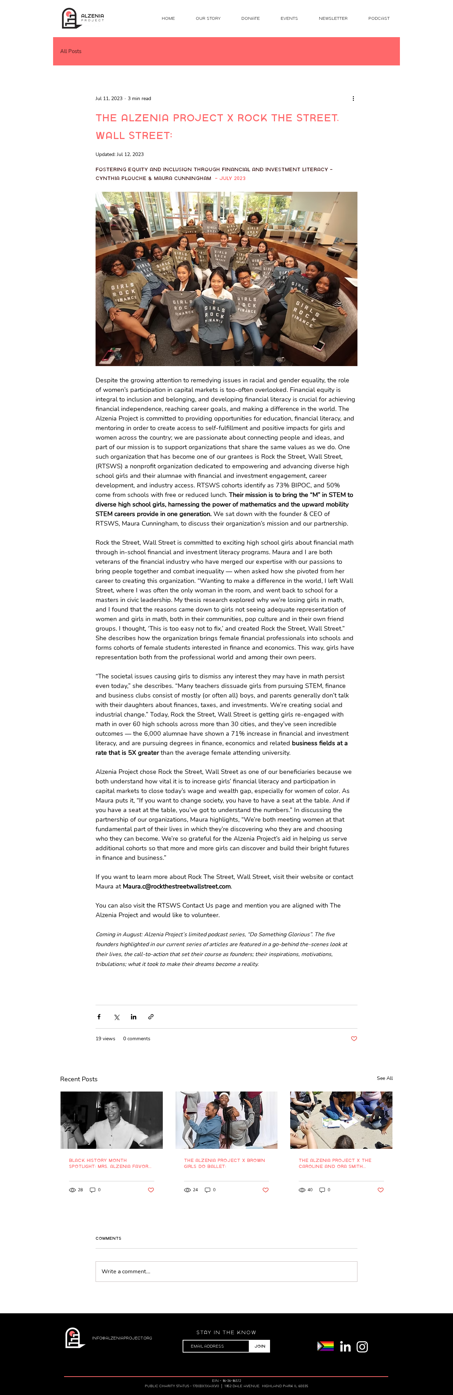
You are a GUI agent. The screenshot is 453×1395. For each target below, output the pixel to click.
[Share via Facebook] (99, 1016)
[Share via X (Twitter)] (116, 1016)
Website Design (334, 1364)
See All (385, 1078)
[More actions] (353, 98)
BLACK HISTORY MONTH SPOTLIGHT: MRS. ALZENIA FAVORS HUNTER (110, 1163)
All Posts (70, 51)
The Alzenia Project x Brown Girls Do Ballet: (224, 1163)
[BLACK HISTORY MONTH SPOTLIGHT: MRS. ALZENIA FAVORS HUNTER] (112, 1120)
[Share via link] (151, 1016)
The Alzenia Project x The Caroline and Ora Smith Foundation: (335, 1163)
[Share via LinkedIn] (133, 1016)
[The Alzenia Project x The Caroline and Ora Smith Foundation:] (341, 1120)
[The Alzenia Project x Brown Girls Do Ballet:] (227, 1120)
